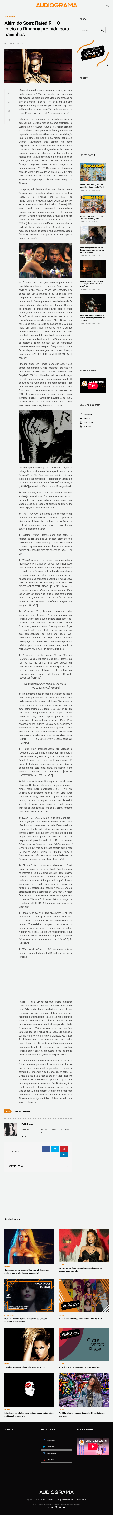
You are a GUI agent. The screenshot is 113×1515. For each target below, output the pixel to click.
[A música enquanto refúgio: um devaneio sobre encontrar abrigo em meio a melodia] (93, 235)
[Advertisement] (93, 347)
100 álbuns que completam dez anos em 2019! (24, 1367)
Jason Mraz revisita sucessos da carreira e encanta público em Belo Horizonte (92, 317)
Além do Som (9, 17)
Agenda (51, 1500)
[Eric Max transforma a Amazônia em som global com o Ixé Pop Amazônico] (93, 269)
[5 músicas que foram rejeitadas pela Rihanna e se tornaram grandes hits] (84, 1245)
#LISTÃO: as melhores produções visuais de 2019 (80, 1319)
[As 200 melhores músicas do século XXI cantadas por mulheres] (84, 1390)
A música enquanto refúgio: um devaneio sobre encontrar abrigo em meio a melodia (92, 250)
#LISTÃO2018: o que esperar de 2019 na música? (80, 1367)
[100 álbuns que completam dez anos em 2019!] (29, 1344)
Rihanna (26, 1111)
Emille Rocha (9, 43)
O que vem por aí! (65, 1500)
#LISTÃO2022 (81, 1500)
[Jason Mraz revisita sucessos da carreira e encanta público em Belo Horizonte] (93, 303)
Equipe (29, 1500)
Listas (7, 1266)
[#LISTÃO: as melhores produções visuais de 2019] (84, 1295)
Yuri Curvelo (85, 289)
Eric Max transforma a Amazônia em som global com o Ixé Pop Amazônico (92, 283)
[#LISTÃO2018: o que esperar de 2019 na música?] (84, 1344)
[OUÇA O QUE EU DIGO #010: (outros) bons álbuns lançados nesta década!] (29, 1295)
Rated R (18, 1111)
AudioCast (9, 1315)
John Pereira (85, 190)
